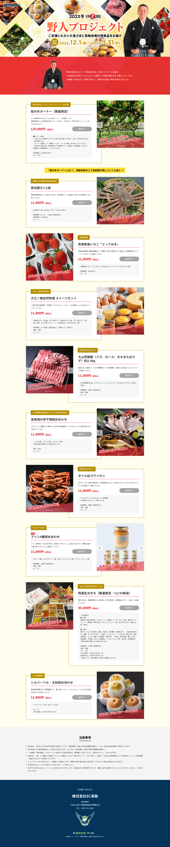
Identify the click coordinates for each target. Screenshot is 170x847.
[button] (100, 125)
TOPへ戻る (90, 833)
